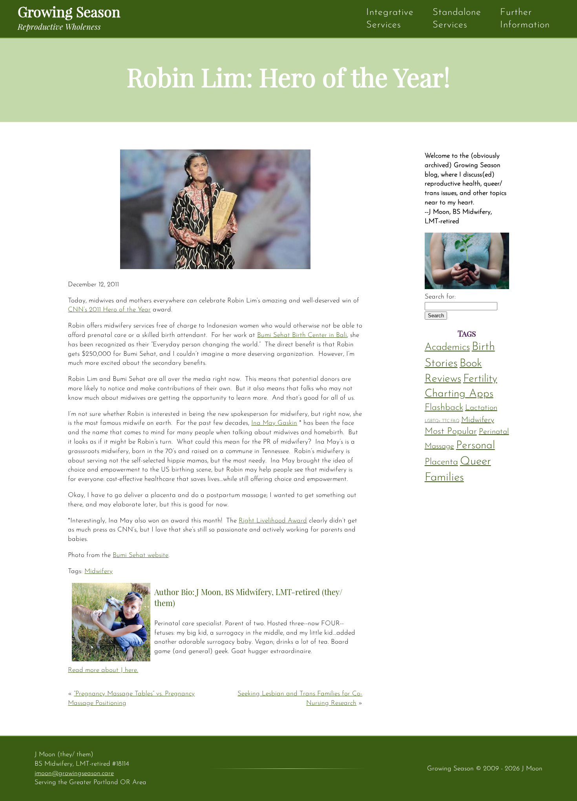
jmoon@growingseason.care (74, 773)
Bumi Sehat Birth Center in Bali (302, 335)
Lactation (481, 408)
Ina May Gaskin (274, 423)
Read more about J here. (103, 670)
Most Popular (451, 431)
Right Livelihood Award (273, 520)
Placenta (441, 462)
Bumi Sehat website (140, 555)
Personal (475, 445)
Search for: (440, 296)
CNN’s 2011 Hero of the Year (109, 309)
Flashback (444, 407)
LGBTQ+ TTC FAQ (442, 421)
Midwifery (98, 571)
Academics (447, 347)
